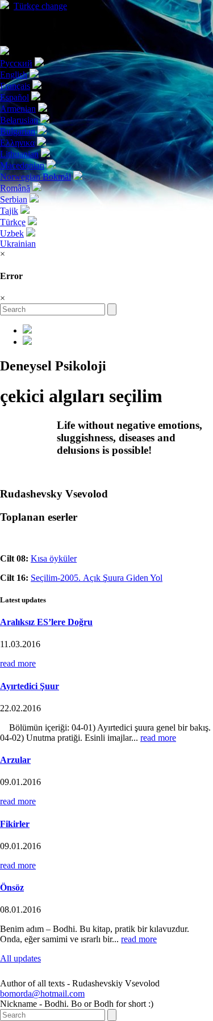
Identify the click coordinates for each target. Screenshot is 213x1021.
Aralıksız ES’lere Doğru (46, 622)
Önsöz (12, 887)
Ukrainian (18, 243)
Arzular (15, 760)
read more (18, 663)
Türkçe (40, 6)
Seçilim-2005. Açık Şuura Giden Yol (96, 578)
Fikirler (15, 824)
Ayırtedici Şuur (29, 686)
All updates (20, 958)
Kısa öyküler (54, 558)
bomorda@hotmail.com (42, 993)
